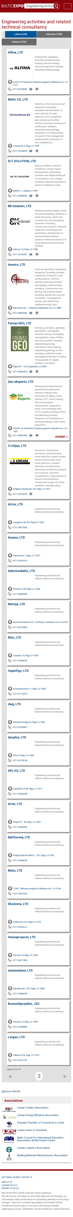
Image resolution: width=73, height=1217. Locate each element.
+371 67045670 (19, 660)
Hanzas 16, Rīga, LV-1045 (25, 249)
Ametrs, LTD (16, 264)
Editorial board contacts (17, 1177)
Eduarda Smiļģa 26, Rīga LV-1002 (29, 722)
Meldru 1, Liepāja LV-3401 (25, 190)
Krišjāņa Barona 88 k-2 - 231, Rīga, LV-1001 (33, 855)
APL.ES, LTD (16, 770)
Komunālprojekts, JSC (24, 1003)
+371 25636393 (19, 827)
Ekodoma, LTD (18, 904)
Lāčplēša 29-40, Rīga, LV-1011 (27, 788)
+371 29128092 (19, 89)
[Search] (56, 6)
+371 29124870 (19, 151)
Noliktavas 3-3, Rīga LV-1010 (27, 922)
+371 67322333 (19, 893)
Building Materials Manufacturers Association (42, 1155)
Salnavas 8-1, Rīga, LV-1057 (26, 555)
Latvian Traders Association (32, 1107)
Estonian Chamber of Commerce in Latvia (40, 1122)
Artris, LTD (15, 504)
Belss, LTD (15, 870)
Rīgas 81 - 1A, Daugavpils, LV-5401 (30, 366)
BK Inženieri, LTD (19, 206)
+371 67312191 (19, 1060)
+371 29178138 (19, 760)
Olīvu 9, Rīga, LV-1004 (23, 755)
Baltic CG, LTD (18, 99)
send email (31, 89)
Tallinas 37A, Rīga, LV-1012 (26, 1055)
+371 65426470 (19, 371)
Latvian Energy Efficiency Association (38, 1115)
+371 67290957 (19, 727)
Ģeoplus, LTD (17, 737)
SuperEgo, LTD (18, 670)
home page (37, 89)
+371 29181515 (19, 560)
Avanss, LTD (16, 537)
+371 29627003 (19, 527)
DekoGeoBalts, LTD (21, 571)
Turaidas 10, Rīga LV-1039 (25, 655)
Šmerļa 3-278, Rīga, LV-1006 (26, 589)
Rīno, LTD (14, 637)
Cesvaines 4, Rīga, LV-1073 (26, 146)
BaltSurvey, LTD (19, 837)
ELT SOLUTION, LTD (22, 161)
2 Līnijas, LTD (17, 445)
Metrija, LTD (16, 604)
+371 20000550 (19, 594)
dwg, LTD (14, 704)
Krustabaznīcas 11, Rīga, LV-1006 (29, 688)
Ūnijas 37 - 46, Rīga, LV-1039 (26, 822)
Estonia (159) (19, 42)
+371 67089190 (19, 993)
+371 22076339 (19, 494)
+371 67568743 (19, 860)
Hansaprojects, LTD (21, 937)
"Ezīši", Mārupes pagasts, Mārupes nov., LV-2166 (37, 888)
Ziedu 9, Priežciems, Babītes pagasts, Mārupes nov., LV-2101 (40, 84)
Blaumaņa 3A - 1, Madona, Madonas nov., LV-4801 (37, 308)
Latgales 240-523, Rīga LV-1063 (28, 522)
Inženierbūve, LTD (20, 970)
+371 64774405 (19, 627)
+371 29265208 (19, 794)
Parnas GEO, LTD (19, 323)
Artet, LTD (15, 804)
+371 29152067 (19, 254)
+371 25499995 (19, 196)
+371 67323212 (19, 927)
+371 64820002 (19, 313)
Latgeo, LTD (16, 1037)
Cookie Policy (9, 1185)
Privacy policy (10, 1188)
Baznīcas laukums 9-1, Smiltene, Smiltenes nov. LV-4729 (40, 622)
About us (7, 1182)
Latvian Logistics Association (33, 1147)
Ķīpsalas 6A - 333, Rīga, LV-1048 (28, 988)
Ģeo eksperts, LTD (20, 381)
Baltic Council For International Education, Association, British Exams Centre (40, 1139)
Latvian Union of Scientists (32, 1130)
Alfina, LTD (15, 52)
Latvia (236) (20, 34)
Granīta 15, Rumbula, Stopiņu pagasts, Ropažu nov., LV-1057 (40, 430)
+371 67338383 (19, 1027)
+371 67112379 (19, 694)
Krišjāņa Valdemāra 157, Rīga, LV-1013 (31, 489)
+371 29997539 (19, 435)
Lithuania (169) (54, 34)
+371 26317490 (19, 960)
